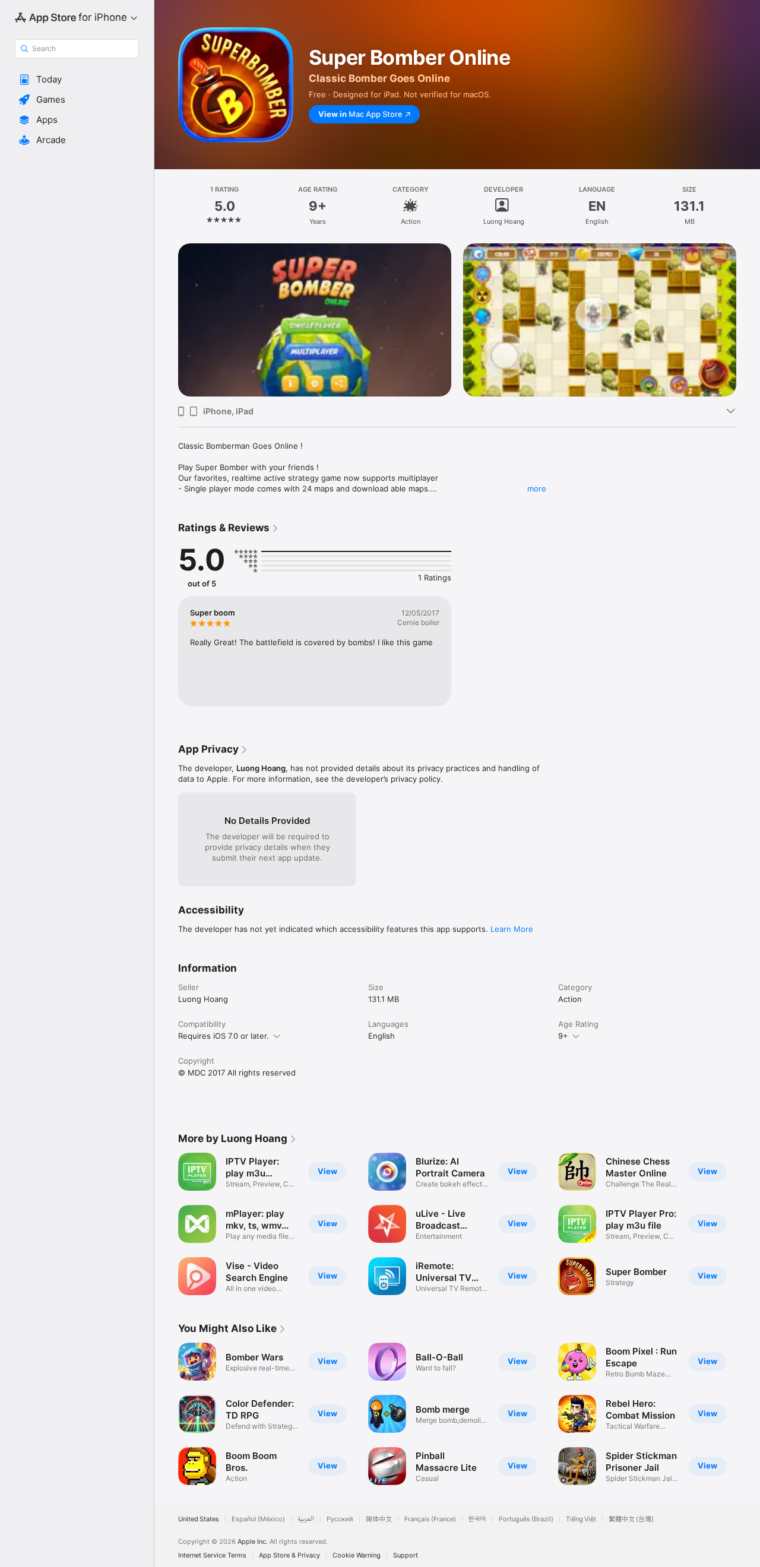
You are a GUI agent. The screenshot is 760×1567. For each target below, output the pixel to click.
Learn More (511, 929)
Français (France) (430, 1519)
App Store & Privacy (289, 1555)
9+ (563, 1036)
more (536, 488)
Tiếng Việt (581, 1519)
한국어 (477, 1519)
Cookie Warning (356, 1555)
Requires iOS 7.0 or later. (223, 1036)
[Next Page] (748, 305)
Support (405, 1555)
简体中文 (379, 1519)
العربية (305, 1519)
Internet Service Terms (212, 1555)
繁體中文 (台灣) (631, 1519)
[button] (76, 79)
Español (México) (258, 1519)
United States (198, 1519)
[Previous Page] (166, 305)
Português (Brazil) (526, 1519)
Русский (340, 1519)
